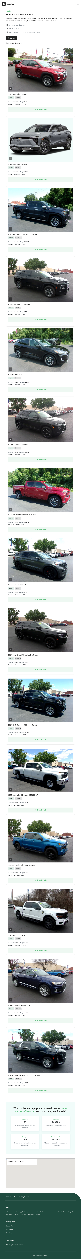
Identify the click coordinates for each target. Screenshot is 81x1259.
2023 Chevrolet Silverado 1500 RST (22, 865)
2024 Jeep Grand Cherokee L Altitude (23, 655)
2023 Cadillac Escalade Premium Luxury (24, 1075)
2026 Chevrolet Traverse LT (19, 304)
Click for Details (41, 109)
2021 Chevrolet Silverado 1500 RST (22, 515)
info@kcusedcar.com (16, 1245)
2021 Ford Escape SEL (16, 374)
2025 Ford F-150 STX (16, 935)
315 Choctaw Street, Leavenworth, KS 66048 (24, 32)
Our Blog (9, 1233)
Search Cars (10, 1226)
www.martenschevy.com (17, 25)
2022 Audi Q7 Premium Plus (19, 1005)
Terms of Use (11, 1197)
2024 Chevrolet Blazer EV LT (19, 164)
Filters (13, 38)
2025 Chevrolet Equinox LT (18, 94)
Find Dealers (10, 1229)
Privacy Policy (23, 1197)
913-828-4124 (14, 29)
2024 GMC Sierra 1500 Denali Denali (22, 234)
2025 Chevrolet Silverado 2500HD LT (23, 795)
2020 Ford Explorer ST (17, 585)
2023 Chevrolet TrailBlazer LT (19, 445)
